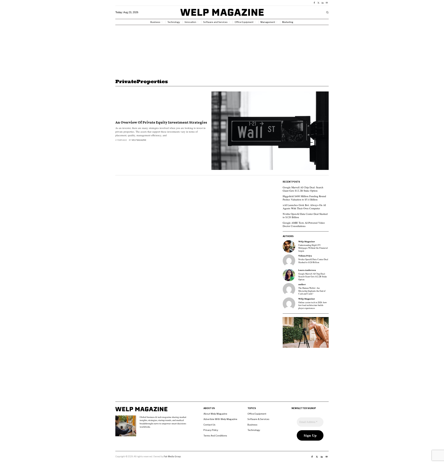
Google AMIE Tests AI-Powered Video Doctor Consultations (304, 224)
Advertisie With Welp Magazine (220, 419)
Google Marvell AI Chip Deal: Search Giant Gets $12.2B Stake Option (303, 189)
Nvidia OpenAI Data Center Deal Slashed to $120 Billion (305, 215)
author (302, 284)
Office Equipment (256, 413)
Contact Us (209, 424)
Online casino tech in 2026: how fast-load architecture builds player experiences (312, 305)
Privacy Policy (210, 430)
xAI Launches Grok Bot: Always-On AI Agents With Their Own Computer (304, 206)
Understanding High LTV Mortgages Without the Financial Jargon (313, 248)
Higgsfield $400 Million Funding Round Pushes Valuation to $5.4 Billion (304, 197)
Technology (253, 430)
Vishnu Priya (305, 255)
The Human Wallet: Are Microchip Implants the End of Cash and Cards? (311, 291)
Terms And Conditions (215, 435)
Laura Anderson (307, 270)
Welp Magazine (139, 140)
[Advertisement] (222, 51)
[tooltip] (314, 3)
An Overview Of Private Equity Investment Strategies (161, 122)
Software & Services (258, 419)
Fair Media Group (172, 456)
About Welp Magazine (215, 413)
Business (252, 424)
